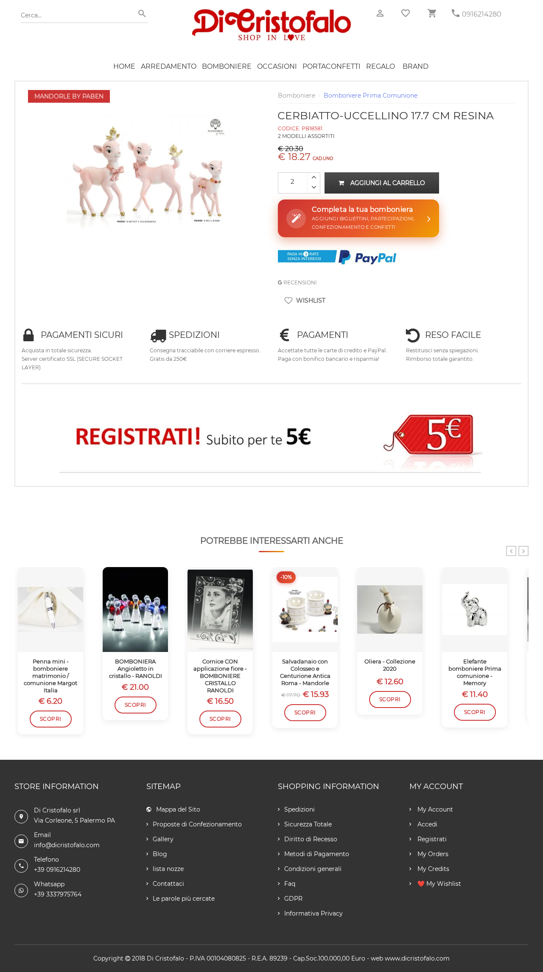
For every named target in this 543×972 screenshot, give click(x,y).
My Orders (432, 854)
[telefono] (455, 13)
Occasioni (277, 66)
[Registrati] (271, 439)
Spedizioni (299, 809)
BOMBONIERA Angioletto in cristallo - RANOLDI (135, 668)
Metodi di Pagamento (316, 854)
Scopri (51, 719)
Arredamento (168, 66)
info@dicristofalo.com (67, 845)
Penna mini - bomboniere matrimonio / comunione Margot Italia (50, 676)
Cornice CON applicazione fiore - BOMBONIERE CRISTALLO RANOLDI (220, 676)
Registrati (431, 839)
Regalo (380, 66)
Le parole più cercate (184, 898)
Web (377, 958)
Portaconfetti (331, 66)
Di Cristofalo (165, 958)
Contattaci (168, 884)
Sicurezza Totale (308, 824)
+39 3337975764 (57, 894)
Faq (289, 884)
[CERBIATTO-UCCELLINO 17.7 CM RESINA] (147, 94)
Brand (415, 66)
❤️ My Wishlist (438, 884)
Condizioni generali (312, 869)
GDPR (293, 898)
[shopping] (432, 13)
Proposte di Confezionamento (197, 824)
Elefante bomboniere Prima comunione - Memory (474, 672)
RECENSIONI (299, 282)
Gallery (163, 839)
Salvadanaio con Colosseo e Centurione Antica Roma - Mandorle (305, 672)
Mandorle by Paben (69, 96)
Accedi (426, 824)
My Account (434, 809)
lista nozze (168, 869)
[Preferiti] (405, 13)
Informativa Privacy (313, 913)
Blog (160, 854)
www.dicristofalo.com (417, 958)
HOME (124, 66)
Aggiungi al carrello (387, 183)
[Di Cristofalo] (271, 12)
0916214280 (481, 14)
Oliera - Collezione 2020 (389, 665)
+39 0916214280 (57, 870)
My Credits (432, 869)
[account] (380, 13)
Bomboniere (227, 66)
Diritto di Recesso (310, 839)
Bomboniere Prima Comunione (370, 95)
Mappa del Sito (178, 809)
